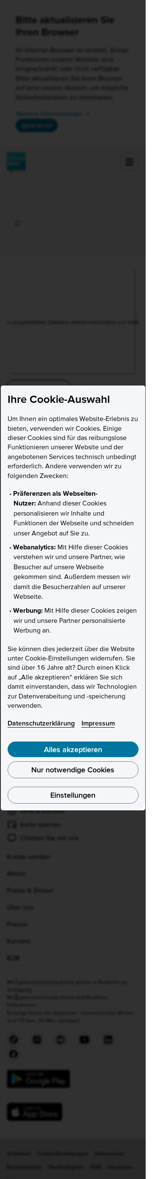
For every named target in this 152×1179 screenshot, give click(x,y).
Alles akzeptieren (73, 749)
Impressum (98, 723)
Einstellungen (72, 795)
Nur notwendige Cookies (72, 769)
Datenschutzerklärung (41, 723)
